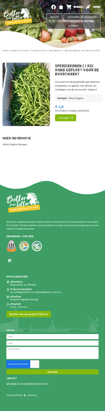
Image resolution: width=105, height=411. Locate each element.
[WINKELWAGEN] (61, 6)
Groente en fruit (38, 50)
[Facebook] (53, 7)
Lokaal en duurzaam (19, 50)
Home (5, 50)
